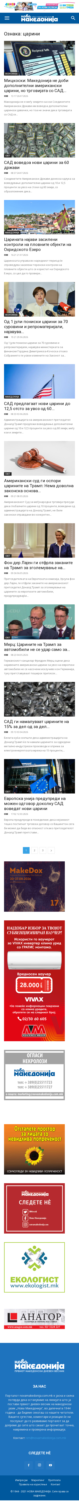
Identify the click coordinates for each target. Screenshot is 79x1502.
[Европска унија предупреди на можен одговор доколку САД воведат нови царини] (39, 776)
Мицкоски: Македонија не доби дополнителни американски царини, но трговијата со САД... (36, 85)
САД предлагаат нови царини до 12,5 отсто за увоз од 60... (37, 406)
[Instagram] (39, 1465)
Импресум (21, 1480)
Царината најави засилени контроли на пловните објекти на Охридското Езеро (37, 244)
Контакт (55, 1484)
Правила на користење (33, 1484)
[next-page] (51, 850)
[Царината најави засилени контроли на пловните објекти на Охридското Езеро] (39, 217)
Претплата (54, 1480)
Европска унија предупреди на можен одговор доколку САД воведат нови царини (35, 803)
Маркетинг (37, 1480)
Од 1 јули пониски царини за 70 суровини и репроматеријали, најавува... (36, 326)
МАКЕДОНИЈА (12, 232)
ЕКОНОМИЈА (11, 73)
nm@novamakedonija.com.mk (46, 1438)
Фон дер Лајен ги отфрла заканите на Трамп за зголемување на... (38, 565)
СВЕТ (7, 155)
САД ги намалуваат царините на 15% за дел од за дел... (36, 724)
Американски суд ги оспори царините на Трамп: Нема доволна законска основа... (39, 485)
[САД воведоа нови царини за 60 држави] (39, 140)
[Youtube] (50, 1465)
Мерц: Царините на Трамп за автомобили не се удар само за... (37, 647)
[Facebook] (29, 1465)
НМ (6, 95)
